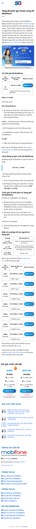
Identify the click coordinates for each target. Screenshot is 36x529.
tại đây (18, 346)
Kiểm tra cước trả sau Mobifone (14, 513)
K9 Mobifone (26, 24)
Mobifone (21, 352)
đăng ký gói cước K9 (11, 352)
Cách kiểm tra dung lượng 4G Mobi (15, 484)
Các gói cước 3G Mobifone (12, 496)
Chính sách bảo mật (6, 465)
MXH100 (26, 370)
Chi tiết (9, 395)
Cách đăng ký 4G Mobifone (12, 476)
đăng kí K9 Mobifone (14, 42)
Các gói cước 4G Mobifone (12, 478)
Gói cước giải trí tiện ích (11, 498)
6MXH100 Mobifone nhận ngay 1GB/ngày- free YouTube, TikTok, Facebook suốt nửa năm (18, 411)
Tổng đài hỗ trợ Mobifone (11, 518)
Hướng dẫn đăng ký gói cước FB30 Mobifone (19, 436)
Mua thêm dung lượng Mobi (12, 481)
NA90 (9, 370)
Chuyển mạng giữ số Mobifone (13, 510)
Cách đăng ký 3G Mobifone (12, 493)
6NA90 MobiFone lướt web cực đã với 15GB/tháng (20, 418)
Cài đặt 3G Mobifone (10, 501)
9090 (15, 462)
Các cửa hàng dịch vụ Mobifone (13, 515)
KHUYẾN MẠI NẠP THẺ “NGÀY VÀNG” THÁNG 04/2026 (20, 424)
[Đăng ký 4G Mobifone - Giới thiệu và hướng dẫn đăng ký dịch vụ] (18, 3)
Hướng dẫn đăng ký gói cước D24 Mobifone (19, 430)
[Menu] (2, 3)
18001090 (22, 462)
